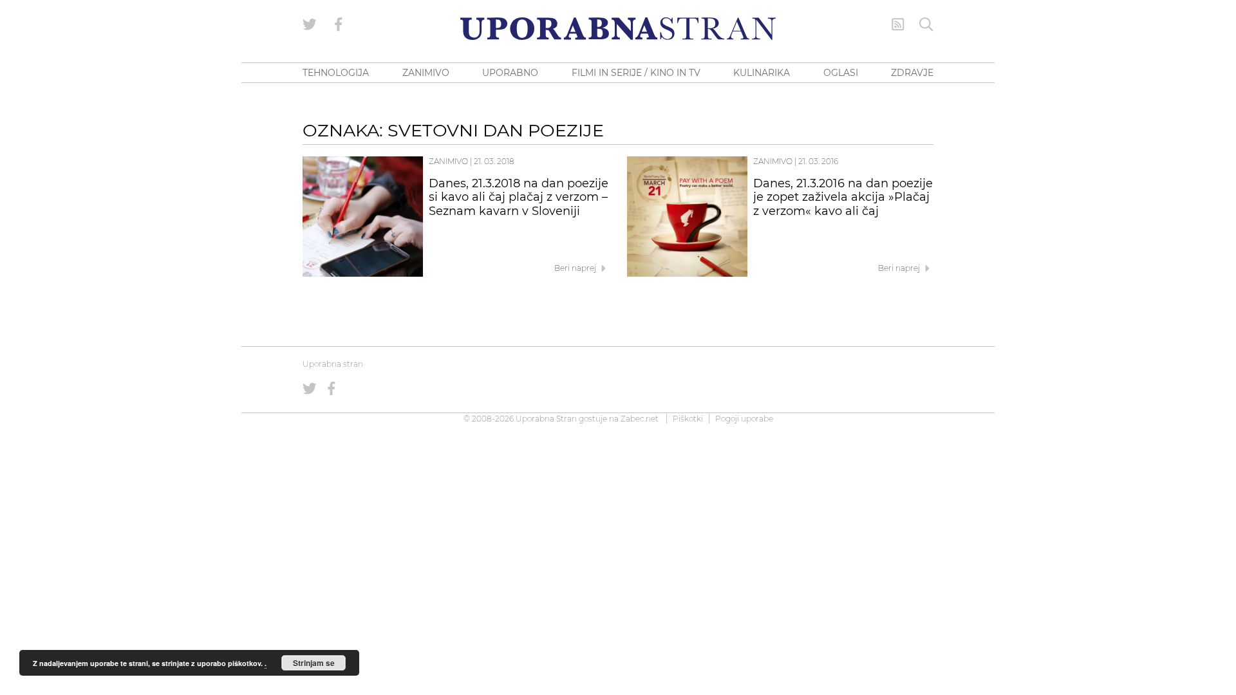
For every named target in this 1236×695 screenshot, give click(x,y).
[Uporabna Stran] (618, 28)
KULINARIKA (761, 73)
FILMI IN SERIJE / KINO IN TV (636, 73)
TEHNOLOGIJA (336, 73)
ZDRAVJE (912, 73)
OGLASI (840, 73)
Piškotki (688, 418)
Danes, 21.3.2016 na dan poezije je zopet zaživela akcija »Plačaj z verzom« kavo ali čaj (843, 197)
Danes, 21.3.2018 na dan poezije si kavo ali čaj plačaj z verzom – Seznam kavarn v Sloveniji (518, 197)
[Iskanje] (926, 24)
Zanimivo (448, 161)
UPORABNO (510, 73)
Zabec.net (640, 418)
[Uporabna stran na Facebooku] (339, 24)
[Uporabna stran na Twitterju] (310, 24)
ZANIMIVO (425, 73)
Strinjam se (314, 663)
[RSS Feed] (898, 24)
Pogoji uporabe (744, 418)
